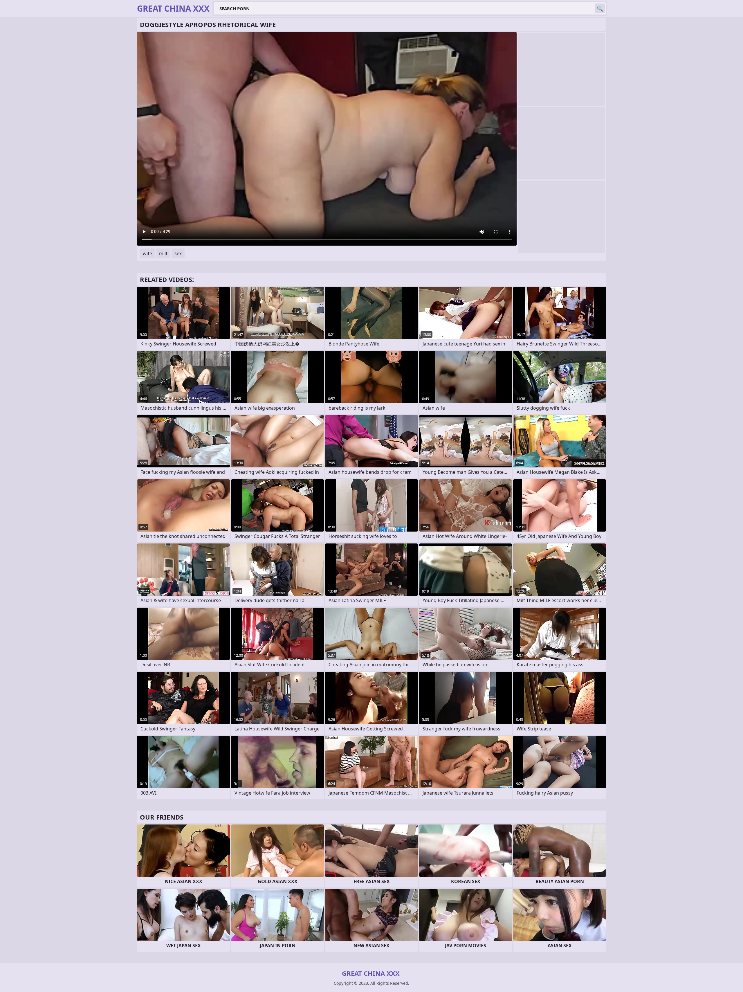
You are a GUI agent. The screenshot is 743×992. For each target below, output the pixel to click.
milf (163, 253)
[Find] (600, 8)
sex (178, 253)
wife (147, 253)
